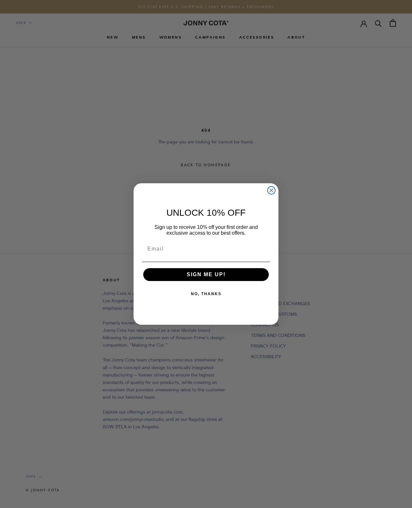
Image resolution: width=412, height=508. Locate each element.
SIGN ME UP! (206, 274)
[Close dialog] (271, 190)
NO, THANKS (206, 294)
